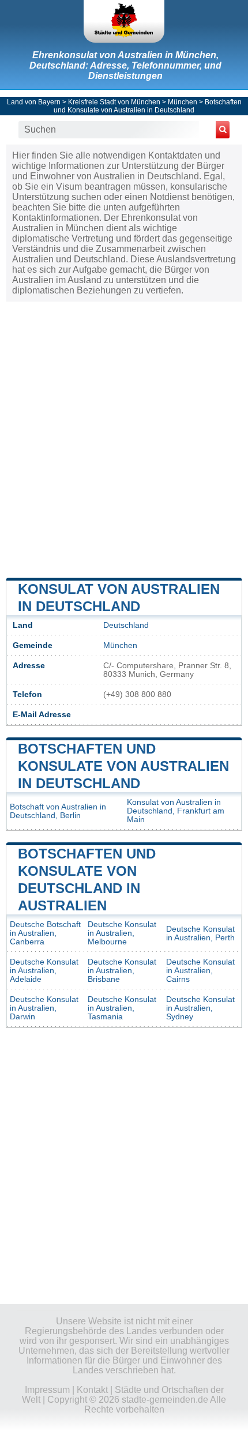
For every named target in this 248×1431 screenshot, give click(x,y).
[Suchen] (223, 129)
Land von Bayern (34, 102)
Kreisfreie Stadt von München (114, 102)
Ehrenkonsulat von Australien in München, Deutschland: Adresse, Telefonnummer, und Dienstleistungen (125, 65)
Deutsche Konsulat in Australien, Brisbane (122, 971)
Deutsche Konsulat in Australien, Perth (200, 933)
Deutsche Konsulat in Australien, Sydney (200, 1008)
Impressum (47, 1390)
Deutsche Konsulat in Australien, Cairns (200, 971)
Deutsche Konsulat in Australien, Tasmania (122, 1008)
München (182, 102)
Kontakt (92, 1390)
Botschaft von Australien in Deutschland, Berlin (58, 811)
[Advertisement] (124, 439)
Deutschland (126, 625)
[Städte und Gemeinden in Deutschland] (124, 21)
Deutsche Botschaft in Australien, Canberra (45, 933)
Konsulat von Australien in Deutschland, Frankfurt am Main (175, 811)
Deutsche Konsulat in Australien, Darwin (44, 1008)
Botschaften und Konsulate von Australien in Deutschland (148, 106)
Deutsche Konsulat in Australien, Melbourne (122, 933)
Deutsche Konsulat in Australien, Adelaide (44, 971)
